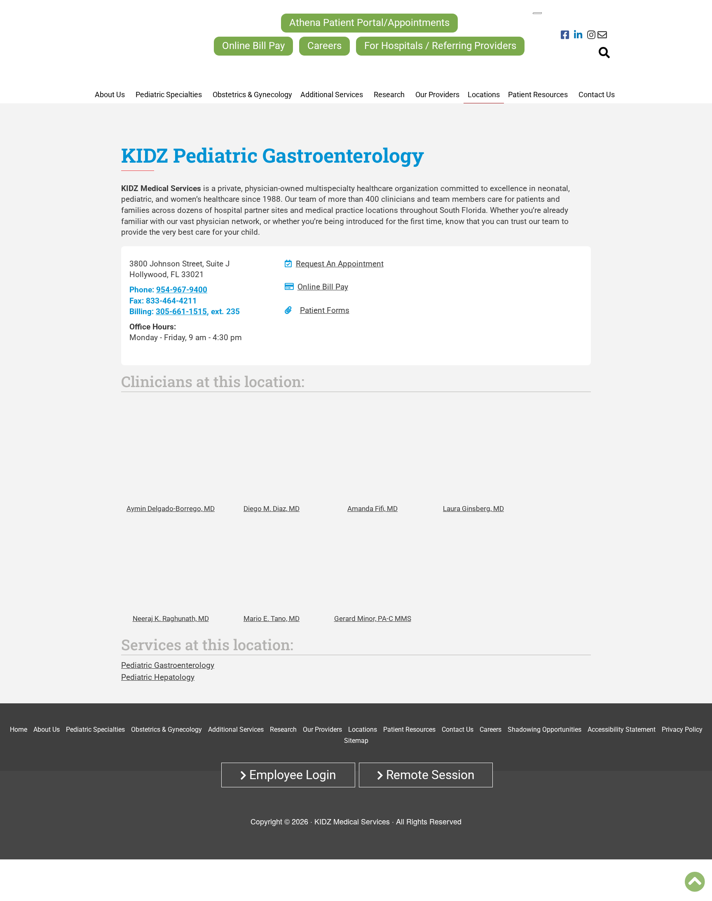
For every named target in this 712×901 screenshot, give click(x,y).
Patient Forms (324, 310)
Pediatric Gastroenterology (167, 665)
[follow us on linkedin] (580, 35)
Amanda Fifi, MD (372, 508)
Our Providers (322, 729)
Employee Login (291, 775)
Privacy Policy (682, 729)
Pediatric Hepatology (157, 677)
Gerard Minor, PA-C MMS (372, 618)
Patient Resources (409, 729)
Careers (324, 45)
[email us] (602, 35)
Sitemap (356, 741)
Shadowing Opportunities (544, 729)
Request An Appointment (340, 263)
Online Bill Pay (253, 45)
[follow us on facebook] (567, 35)
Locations (362, 729)
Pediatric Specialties (95, 729)
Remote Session (429, 775)
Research (283, 729)
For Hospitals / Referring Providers (440, 45)
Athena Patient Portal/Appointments (369, 22)
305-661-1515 (181, 311)
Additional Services (236, 729)
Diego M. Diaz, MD (272, 508)
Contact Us (457, 729)
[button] (694, 881)
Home (18, 729)
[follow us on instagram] (591, 35)
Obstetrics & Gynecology (166, 729)
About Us (46, 729)
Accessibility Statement (622, 729)
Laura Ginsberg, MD (473, 508)
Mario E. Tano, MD (272, 618)
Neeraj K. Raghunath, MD (171, 618)
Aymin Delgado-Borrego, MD (170, 508)
